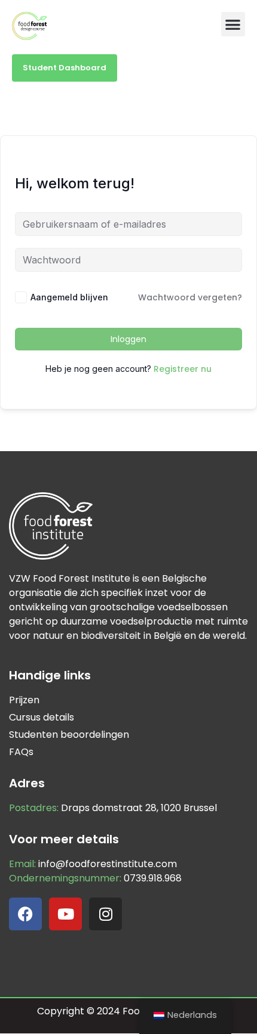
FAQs (21, 752)
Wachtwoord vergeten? (190, 297)
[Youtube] (65, 914)
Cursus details (41, 717)
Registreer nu (183, 369)
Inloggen (128, 339)
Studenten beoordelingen (69, 734)
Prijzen (24, 700)
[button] (233, 24)
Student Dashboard (64, 67)
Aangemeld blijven (69, 297)
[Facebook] (25, 914)
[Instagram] (105, 914)
